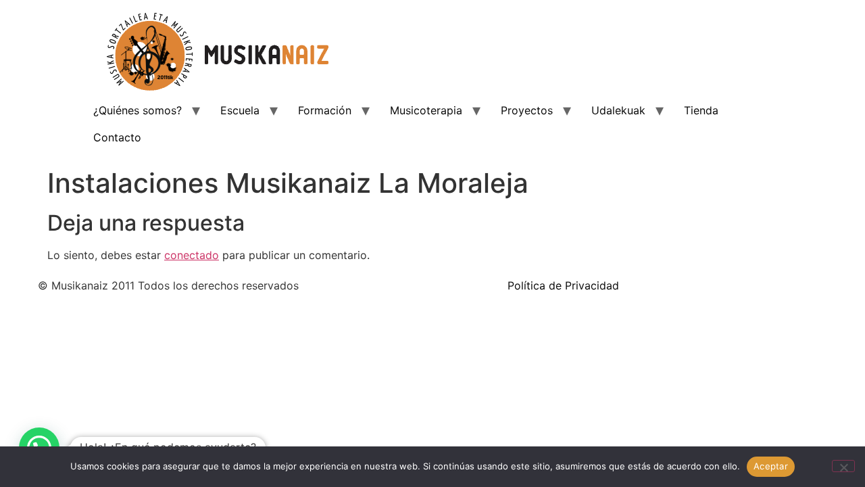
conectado (191, 255)
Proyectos (527, 110)
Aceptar (770, 466)
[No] (843, 466)
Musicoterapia (426, 110)
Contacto (117, 137)
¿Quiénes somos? (137, 110)
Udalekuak (618, 110)
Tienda (701, 110)
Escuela (240, 110)
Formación (324, 110)
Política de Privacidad (563, 285)
